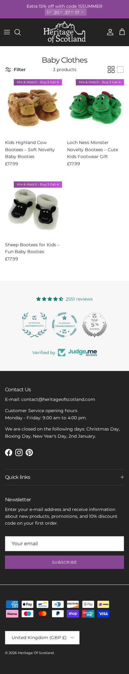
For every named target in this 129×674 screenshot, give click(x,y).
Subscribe (64, 562)
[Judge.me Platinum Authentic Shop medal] (34, 324)
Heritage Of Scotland (36, 653)
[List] (120, 69)
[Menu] (7, 32)
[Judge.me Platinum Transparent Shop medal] (64, 324)
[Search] (21, 32)
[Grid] (111, 69)
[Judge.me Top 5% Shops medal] (94, 324)
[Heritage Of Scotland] (65, 32)
